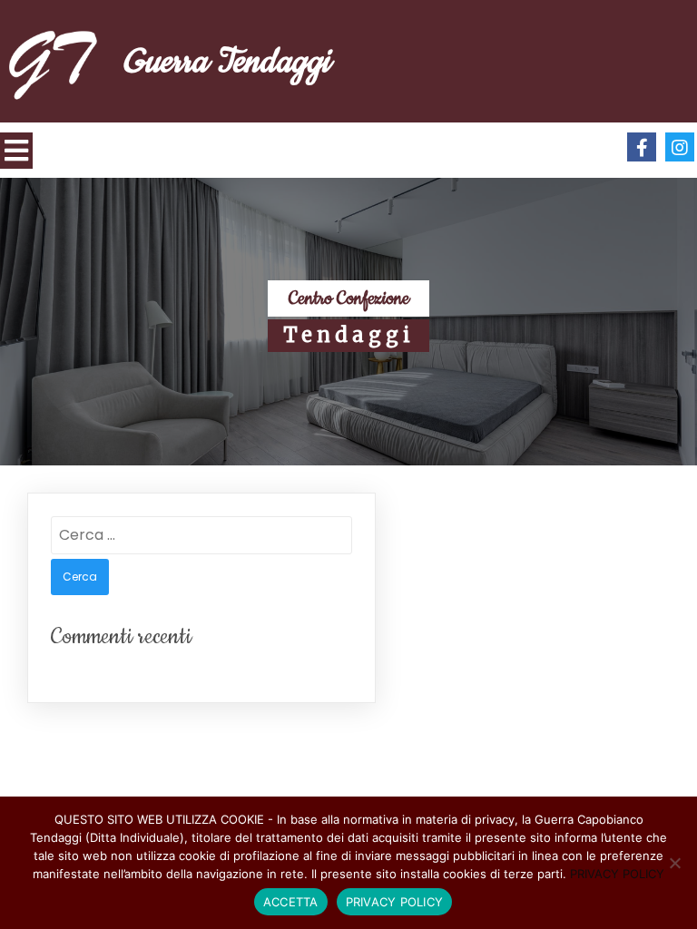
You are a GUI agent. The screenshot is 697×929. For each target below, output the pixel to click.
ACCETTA (291, 902)
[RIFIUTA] (674, 863)
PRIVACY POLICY (617, 873)
